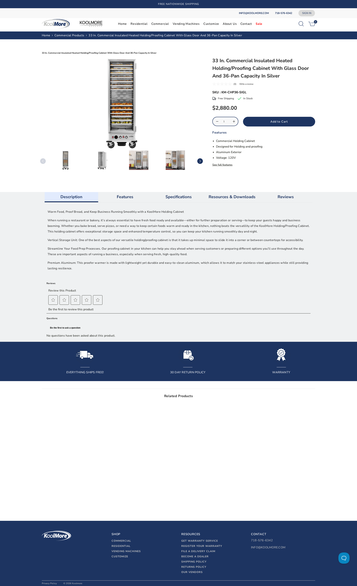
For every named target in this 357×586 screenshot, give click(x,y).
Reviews (286, 197)
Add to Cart (279, 122)
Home (46, 35)
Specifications (178, 197)
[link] (74, 496)
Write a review (246, 84)
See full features (222, 165)
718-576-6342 (262, 540)
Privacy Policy (49, 583)
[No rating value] (223, 84)
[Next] (200, 161)
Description (71, 197)
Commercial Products (69, 35)
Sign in (306, 13)
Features (125, 197)
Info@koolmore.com (268, 547)
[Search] (301, 23)
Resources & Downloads (232, 197)
